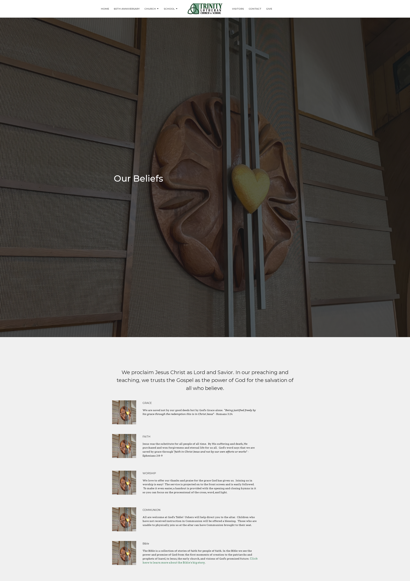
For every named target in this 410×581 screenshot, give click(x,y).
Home (105, 8)
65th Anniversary (127, 8)
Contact (255, 8)
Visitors (238, 8)
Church (150, 8)
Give (269, 8)
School (169, 8)
